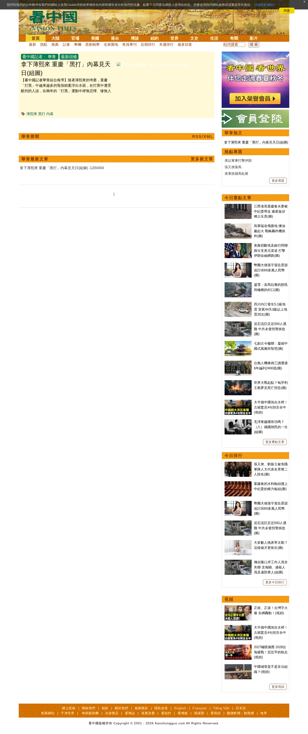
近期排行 (148, 44)
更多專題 (278, 180)
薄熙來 (31, 114)
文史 (194, 38)
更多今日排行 (274, 582)
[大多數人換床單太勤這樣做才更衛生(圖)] (238, 542)
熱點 (43, 44)
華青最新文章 (34, 159)
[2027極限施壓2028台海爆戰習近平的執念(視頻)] (238, 647)
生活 (214, 38)
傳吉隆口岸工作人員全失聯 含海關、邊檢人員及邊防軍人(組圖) (271, 567)
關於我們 (121, 708)
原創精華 (92, 44)
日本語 (241, 708)
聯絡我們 (88, 708)
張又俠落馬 (233, 167)
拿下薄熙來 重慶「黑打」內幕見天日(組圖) (256, 142)
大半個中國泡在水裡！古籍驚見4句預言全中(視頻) (271, 407)
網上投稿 (69, 708)
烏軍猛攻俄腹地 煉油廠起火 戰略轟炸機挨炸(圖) (269, 231)
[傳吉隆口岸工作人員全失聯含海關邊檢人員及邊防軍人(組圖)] (238, 562)
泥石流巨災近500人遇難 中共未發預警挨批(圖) (270, 329)
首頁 (36, 38)
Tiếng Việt (221, 708)
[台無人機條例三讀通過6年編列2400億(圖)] (238, 363)
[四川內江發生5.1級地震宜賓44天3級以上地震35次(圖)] (238, 304)
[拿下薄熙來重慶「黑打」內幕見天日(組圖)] (152, 65)
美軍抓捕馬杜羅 (236, 173)
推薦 (55, 44)
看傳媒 (183, 713)
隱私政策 (161, 708)
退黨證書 (148, 713)
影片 (254, 38)
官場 (75, 38)
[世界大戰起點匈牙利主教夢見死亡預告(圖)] (238, 382)
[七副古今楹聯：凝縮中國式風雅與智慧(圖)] (238, 343)
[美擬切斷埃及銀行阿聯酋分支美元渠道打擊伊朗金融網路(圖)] (238, 245)
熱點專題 (234, 152)
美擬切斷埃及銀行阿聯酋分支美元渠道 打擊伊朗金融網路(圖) (271, 250)
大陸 (55, 38)
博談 (135, 38)
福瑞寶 (199, 713)
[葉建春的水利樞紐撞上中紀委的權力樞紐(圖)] (238, 484)
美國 (95, 38)
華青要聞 (30, 136)
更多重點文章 (274, 442)
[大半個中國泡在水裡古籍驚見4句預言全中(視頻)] (238, 402)
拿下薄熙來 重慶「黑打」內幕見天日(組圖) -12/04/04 (62, 168)
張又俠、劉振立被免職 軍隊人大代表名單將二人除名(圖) (271, 469)
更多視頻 (278, 687)
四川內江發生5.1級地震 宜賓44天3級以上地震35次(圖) (270, 309)
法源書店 (112, 713)
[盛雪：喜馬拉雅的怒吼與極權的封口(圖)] (238, 284)
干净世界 (67, 713)
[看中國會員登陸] (255, 119)
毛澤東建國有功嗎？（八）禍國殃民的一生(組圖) (271, 427)
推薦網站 (48, 713)
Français (200, 708)
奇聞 (234, 38)
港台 (115, 38)
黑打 (41, 114)
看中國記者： (34, 57)
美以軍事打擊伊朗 (238, 160)
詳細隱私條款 (263, 5)
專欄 (77, 44)
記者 (66, 44)
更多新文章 (202, 159)
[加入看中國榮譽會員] (255, 54)
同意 (287, 10)
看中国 (56, 20)
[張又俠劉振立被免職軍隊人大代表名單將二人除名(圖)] (238, 464)
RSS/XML (202, 136)
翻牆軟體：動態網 (240, 713)
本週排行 (166, 44)
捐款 (105, 708)
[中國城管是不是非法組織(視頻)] (238, 666)
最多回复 (185, 44)
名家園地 (111, 44)
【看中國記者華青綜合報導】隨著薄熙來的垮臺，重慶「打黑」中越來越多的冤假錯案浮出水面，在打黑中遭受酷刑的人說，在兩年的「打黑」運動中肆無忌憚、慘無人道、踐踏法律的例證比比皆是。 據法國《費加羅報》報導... (66, 91)
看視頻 (216, 713)
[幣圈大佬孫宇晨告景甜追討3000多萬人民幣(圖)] (238, 265)
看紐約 (166, 713)
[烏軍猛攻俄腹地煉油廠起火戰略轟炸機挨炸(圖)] (238, 226)
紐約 (155, 38)
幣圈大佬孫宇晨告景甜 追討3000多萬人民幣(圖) (271, 270)
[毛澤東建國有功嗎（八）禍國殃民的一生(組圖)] (238, 422)
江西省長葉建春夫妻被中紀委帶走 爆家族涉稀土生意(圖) (271, 211)
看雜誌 (130, 713)
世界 (174, 38)
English (180, 708)
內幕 (49, 114)
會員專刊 (129, 44)
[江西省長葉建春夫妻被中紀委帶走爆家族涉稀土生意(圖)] (238, 206)
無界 (263, 713)
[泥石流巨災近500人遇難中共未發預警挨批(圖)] (238, 324)
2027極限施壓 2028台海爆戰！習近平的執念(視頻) (271, 652)
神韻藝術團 (90, 713)
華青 (52, 57)
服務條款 (141, 708)
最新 (32, 44)
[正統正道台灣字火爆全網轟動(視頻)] (238, 608)
